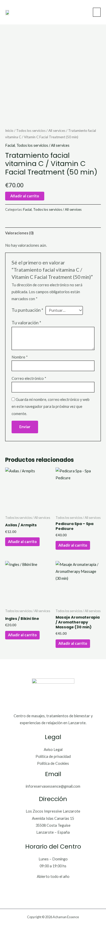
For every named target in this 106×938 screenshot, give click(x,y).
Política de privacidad (53, 756)
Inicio (9, 130)
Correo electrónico (29, 378)
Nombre (20, 357)
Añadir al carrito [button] (22, 541)
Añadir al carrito (24, 196)
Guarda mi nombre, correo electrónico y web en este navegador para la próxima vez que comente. (51, 406)
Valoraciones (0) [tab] (19, 233)
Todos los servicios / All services (40, 130)
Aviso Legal (53, 749)
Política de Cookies (53, 763)
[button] (97, 12)
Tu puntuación (27, 310)
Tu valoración (26, 322)
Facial (10, 145)
